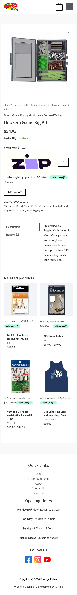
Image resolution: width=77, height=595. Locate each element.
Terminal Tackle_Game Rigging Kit (26, 210)
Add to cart (15, 192)
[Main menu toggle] (69, 6)
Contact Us (38, 488)
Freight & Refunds (38, 478)
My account (38, 493)
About (38, 483)
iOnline (59, 586)
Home (7, 105)
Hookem (38, 115)
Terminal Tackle (20, 105)
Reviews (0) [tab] (12, 234)
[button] (67, 31)
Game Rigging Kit (40, 105)
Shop (39, 473)
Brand (7, 115)
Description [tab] (13, 226)
